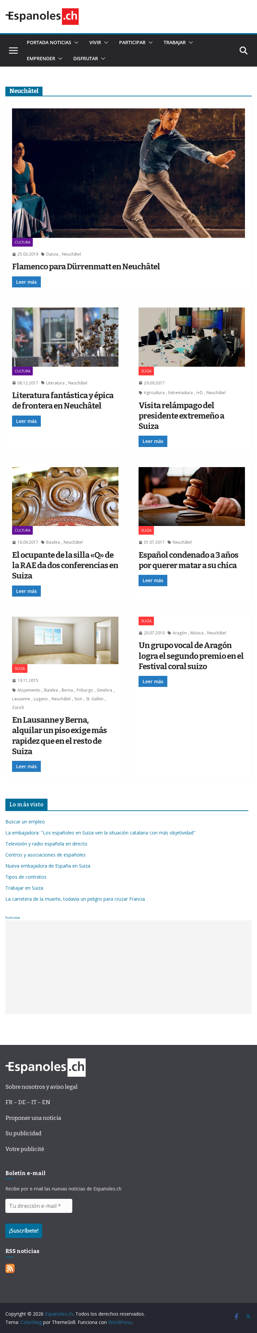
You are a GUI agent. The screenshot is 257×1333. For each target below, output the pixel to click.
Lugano (41, 699)
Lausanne (21, 699)
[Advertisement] (128, 967)
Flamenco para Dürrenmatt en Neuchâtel (86, 266)
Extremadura (180, 392)
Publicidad (12, 917)
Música (196, 633)
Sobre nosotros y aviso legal (41, 1086)
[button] (75, 42)
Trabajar (175, 42)
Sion (78, 699)
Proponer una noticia (33, 1118)
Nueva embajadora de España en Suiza (47, 866)
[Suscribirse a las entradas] (10, 1268)
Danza (52, 254)
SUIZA (146, 371)
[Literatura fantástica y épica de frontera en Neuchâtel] (65, 337)
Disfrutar (85, 58)
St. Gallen (94, 699)
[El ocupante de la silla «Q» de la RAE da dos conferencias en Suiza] (65, 496)
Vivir (95, 42)
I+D (199, 392)
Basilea (53, 542)
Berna (67, 690)
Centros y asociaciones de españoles (45, 855)
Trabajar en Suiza (24, 888)
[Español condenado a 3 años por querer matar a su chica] (192, 496)
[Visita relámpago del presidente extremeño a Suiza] (192, 337)
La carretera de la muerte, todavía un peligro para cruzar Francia (75, 899)
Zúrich (18, 707)
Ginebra (104, 690)
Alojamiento (28, 690)
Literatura (55, 383)
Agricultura (154, 392)
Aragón (180, 633)
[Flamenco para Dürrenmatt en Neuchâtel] (128, 173)
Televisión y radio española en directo (46, 843)
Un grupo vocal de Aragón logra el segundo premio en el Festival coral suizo (191, 656)
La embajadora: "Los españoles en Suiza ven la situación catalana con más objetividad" (100, 832)
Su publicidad (23, 1133)
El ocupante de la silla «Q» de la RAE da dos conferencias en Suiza (65, 565)
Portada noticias (49, 42)
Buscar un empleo (25, 821)
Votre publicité (24, 1149)
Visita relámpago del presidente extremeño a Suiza (181, 416)
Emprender (41, 58)
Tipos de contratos (26, 877)
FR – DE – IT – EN (27, 1102)
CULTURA (22, 242)
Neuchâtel (71, 254)
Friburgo (85, 690)
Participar (132, 42)
